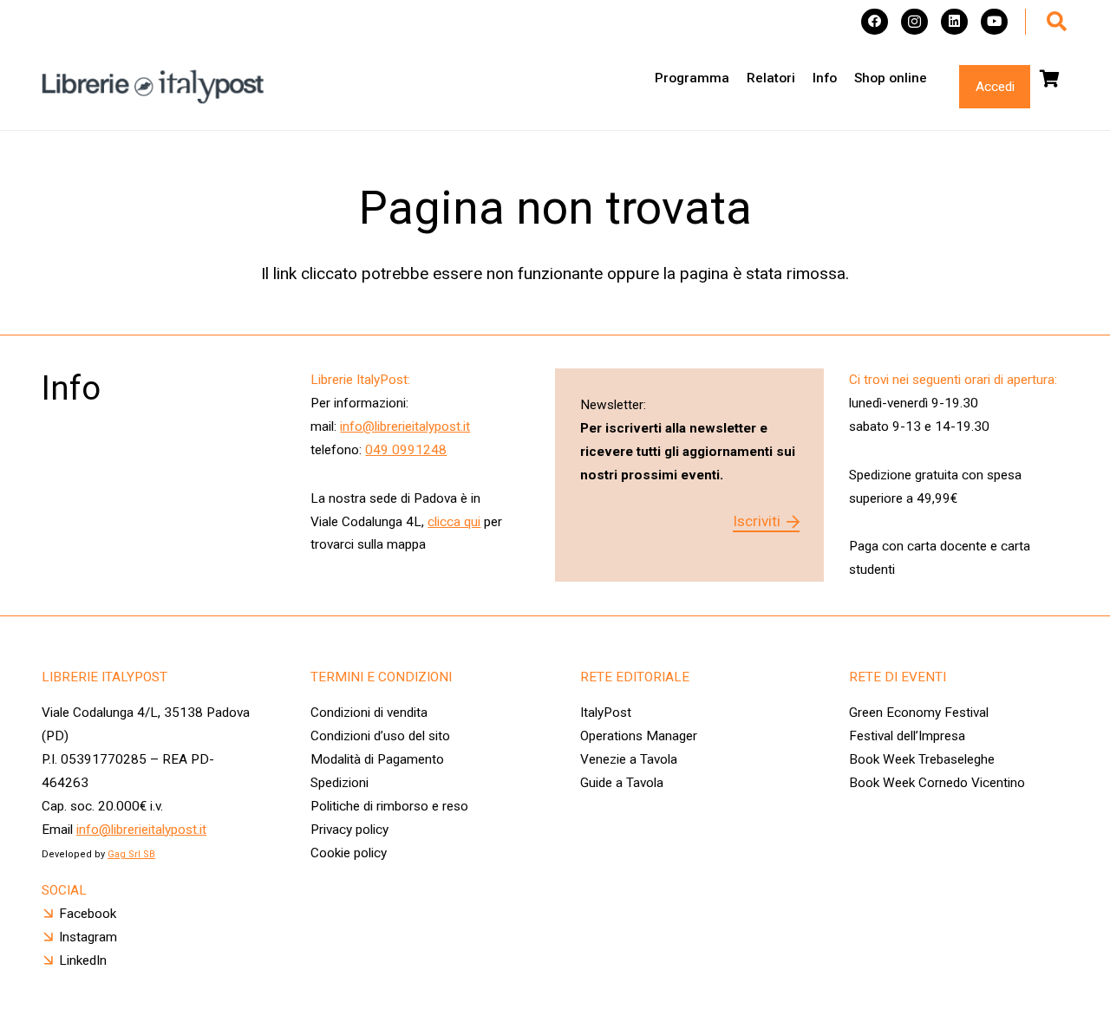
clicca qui (454, 522)
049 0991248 (406, 450)
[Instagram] (914, 22)
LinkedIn (83, 960)
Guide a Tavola (621, 783)
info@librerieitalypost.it (405, 426)
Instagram (88, 937)
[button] (1057, 21)
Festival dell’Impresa (907, 736)
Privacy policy (349, 829)
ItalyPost (605, 712)
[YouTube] (994, 22)
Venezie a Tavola (628, 759)
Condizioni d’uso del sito (380, 736)
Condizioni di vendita (369, 712)
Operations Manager (640, 736)
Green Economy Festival (919, 712)
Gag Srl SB (131, 854)
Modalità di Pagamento (377, 759)
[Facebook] (874, 22)
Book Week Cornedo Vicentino (937, 783)
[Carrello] (1049, 79)
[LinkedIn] (954, 22)
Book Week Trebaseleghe (922, 759)
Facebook (87, 913)
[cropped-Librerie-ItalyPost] (153, 86)
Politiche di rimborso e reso (389, 806)
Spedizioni (339, 783)
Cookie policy (348, 853)
